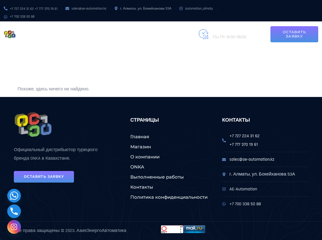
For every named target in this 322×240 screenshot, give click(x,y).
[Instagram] (14, 227)
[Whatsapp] (14, 195)
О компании (89, 28)
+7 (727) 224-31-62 (229, 31)
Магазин (63, 28)
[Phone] (14, 211)
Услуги (126, 28)
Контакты (65, 40)
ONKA (110, 28)
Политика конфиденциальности (169, 197)
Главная (139, 137)
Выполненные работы (167, 28)
